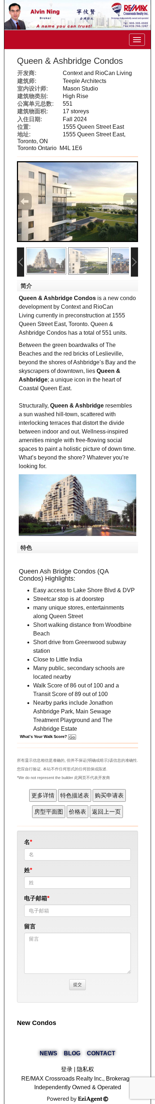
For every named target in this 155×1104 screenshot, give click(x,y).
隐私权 (85, 1069)
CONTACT (101, 1053)
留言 (30, 926)
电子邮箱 (35, 898)
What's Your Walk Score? (44, 736)
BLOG (72, 1053)
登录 (66, 1069)
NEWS (48, 1053)
